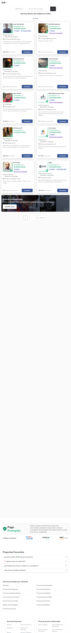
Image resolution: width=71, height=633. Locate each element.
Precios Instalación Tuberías (57, 630)
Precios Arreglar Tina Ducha (43, 630)
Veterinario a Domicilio (24, 628)
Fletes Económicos (26, 624)
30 (37, 218)
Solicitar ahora (10, 207)
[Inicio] (4, 2)
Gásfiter (9, 624)
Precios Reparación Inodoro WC (57, 625)
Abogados (10, 628)
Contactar (27, 52)
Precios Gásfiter (43, 624)
